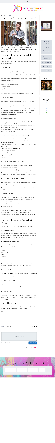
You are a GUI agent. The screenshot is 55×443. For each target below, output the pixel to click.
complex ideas (20, 245)
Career (3, 15)
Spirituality (46, 66)
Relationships (46, 62)
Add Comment (32, 342)
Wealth (46, 70)
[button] (27, 1)
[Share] (32, 326)
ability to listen (8, 273)
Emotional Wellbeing (46, 58)
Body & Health (46, 42)
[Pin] (36, 326)
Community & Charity (46, 52)
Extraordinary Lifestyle (27, 9)
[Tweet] (34, 326)
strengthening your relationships (19, 139)
